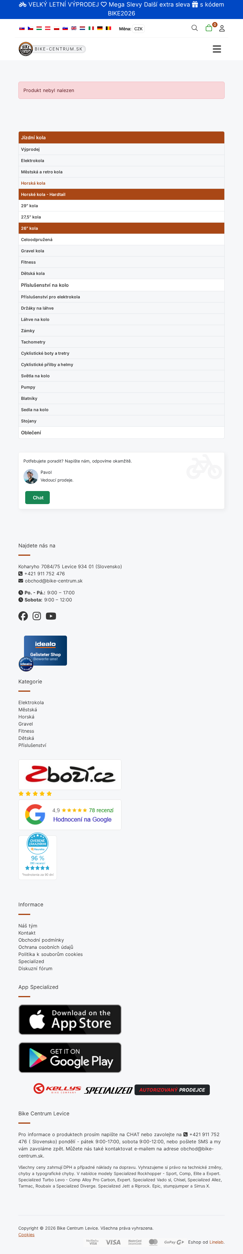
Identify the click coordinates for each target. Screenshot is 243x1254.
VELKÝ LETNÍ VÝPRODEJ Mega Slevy (85, 4)
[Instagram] (34, 614)
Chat (37, 498)
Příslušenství (32, 745)
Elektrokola (31, 702)
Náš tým (27, 926)
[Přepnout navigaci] (173, 49)
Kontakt (27, 933)
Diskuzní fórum (35, 968)
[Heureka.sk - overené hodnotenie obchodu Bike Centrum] (37, 856)
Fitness (26, 731)
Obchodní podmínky (41, 940)
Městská (27, 709)
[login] (220, 27)
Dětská (26, 738)
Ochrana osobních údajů (45, 947)
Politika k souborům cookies (50, 954)
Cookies (26, 1234)
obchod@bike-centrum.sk (54, 581)
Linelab (216, 1241)
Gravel (25, 724)
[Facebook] (23, 614)
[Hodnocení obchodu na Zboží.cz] (70, 774)
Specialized (31, 961)
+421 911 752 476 (44, 574)
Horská (26, 717)
